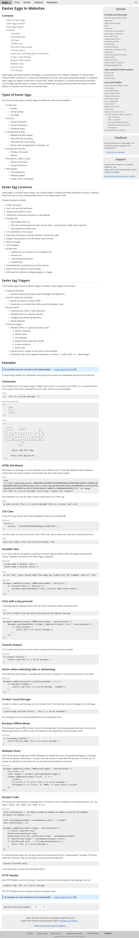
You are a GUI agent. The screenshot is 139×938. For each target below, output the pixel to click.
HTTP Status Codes (111, 99)
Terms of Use (56, 933)
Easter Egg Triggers (15, 27)
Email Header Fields (112, 93)
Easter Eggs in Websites (113, 34)
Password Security (111, 47)
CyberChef (108, 28)
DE (135, 2)
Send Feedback (93, 933)
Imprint (30, 933)
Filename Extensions (112, 96)
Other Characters (114, 119)
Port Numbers (109, 104)
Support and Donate (74, 933)
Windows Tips (109, 78)
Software (38, 2)
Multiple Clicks (17, 63)
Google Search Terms (112, 39)
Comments (15, 33)
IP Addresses (109, 44)
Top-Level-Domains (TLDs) (114, 112)
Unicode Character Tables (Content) (117, 114)
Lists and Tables (113, 82)
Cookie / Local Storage (21, 57)
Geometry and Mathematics (118, 122)
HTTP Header (17, 70)
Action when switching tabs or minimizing (29, 53)
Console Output (18, 50)
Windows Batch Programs (114, 62)
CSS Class (15, 40)
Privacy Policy (42, 933)
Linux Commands (111, 101)
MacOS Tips (108, 75)
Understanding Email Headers (115, 55)
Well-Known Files (110, 60)
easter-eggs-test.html (63, 369)
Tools (17, 2)
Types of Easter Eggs (15, 20)
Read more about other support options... (120, 176)
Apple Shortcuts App (112, 23)
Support (121, 159)
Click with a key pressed (21, 47)
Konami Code (17, 67)
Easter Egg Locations (15, 23)
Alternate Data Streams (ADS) (115, 18)
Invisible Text (16, 43)
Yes (36, 907)
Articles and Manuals (115, 14)
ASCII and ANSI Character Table (116, 85)
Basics (106, 26)
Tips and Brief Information (118, 69)
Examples (10, 30)
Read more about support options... (50, 925)
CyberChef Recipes (111, 91)
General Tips (109, 73)
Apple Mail (108, 20)
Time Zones (108, 109)
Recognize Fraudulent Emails (115, 49)
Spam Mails (108, 52)
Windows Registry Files (113, 65)
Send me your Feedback (115, 152)
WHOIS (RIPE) (109, 57)
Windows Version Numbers (114, 130)
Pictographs (112, 127)
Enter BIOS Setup (110, 36)
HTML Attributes (18, 37)
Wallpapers (52, 2)
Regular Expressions (112, 106)
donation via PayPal (69, 920)
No (44, 907)
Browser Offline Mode (21, 60)
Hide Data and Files (111, 41)
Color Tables (109, 88)
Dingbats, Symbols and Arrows (119, 125)
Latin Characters (114, 117)
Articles (27, 2)
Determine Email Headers (114, 31)
